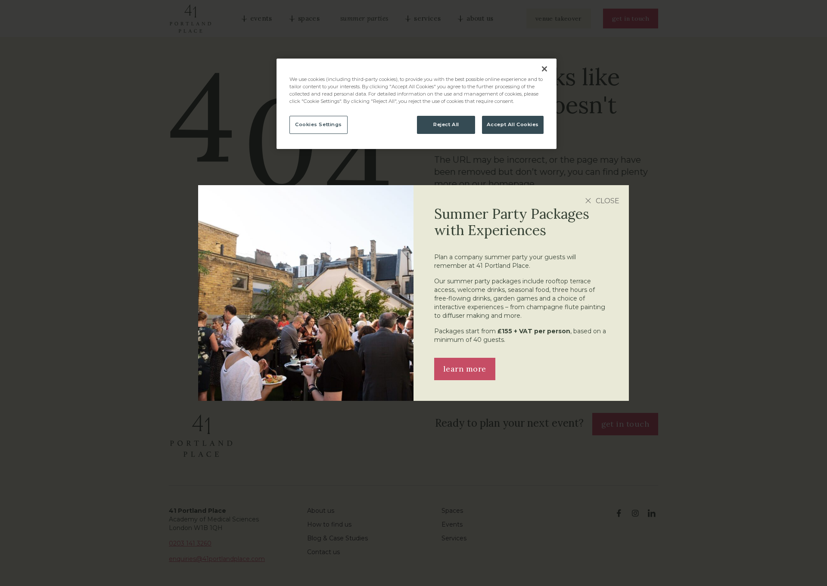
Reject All (446, 124)
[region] (417, 104)
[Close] (544, 68)
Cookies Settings (318, 124)
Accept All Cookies (513, 124)
